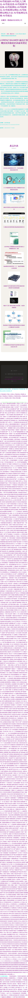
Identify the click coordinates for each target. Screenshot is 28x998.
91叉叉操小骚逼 (8, 809)
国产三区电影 (14, 813)
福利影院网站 (9, 502)
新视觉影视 (22, 619)
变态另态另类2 (19, 779)
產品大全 (12, 33)
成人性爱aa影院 (20, 483)
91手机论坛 (16, 851)
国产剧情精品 (12, 420)
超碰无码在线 (19, 758)
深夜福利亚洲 (21, 807)
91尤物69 (8, 627)
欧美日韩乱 (17, 691)
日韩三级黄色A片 (22, 568)
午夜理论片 (17, 860)
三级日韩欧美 (6, 705)
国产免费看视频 (5, 706)
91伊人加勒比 (9, 672)
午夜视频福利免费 (11, 877)
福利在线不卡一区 (23, 985)
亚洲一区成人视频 (10, 602)
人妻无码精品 (17, 439)
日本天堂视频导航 (22, 469)
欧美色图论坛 (9, 522)
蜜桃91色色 (22, 661)
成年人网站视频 (7, 784)
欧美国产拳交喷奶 (17, 541)
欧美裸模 (14, 450)
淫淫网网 (18, 585)
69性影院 (9, 475)
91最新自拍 (14, 615)
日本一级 (19, 750)
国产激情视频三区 (9, 760)
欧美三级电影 (5, 818)
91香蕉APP (18, 403)
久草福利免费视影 (10, 900)
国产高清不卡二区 (20, 873)
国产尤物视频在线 (11, 832)
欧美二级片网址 (8, 816)
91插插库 (17, 430)
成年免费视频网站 (23, 583)
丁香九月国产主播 (22, 841)
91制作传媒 (3, 625)
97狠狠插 (21, 763)
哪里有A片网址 (14, 737)
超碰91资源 (14, 625)
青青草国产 (12, 691)
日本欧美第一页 (22, 784)
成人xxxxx (18, 769)
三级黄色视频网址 (10, 765)
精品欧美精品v (24, 815)
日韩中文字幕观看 (20, 412)
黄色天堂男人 (3, 505)
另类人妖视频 (3, 722)
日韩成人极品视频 (17, 796)
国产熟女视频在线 (7, 642)
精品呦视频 (9, 862)
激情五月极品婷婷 (4, 420)
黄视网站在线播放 (19, 595)
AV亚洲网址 (10, 596)
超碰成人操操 (3, 494)
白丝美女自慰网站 (19, 881)
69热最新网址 (3, 794)
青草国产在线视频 (9, 447)
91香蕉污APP (16, 773)
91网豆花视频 (11, 538)
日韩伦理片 (24, 769)
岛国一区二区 (11, 676)
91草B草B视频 (19, 490)
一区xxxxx (24, 435)
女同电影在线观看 (11, 894)
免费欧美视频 (18, 693)
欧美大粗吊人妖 (14, 807)
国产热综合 (16, 593)
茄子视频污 (9, 464)
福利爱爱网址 (8, 682)
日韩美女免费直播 (20, 801)
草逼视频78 (20, 608)
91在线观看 (13, 883)
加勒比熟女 (4, 450)
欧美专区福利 (6, 981)
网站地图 (18, 398)
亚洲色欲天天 (16, 464)
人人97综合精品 (20, 663)
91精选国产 (22, 650)
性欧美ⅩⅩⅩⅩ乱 (3, 445)
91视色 (16, 579)
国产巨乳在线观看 (8, 492)
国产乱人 (3, 617)
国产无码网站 (18, 780)
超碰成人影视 (4, 543)
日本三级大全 (24, 701)
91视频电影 (19, 467)
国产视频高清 (19, 496)
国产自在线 (6, 663)
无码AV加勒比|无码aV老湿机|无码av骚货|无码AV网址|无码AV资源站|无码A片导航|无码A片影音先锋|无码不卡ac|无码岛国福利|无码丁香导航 (14, 913)
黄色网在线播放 (6, 858)
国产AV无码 (6, 530)
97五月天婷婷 (18, 632)
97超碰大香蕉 (22, 430)
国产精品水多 (3, 837)
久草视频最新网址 (13, 572)
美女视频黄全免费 (20, 653)
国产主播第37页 (14, 803)
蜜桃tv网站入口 (12, 665)
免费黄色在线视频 (21, 824)
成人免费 (17, 661)
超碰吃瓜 (15, 617)
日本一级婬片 (3, 416)
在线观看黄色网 (24, 868)
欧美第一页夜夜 (8, 433)
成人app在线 (13, 500)
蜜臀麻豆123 (10, 997)
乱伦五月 (12, 780)
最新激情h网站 (14, 752)
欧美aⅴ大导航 (7, 985)
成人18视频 (15, 809)
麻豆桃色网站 (24, 887)
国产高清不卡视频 (5, 547)
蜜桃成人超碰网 (22, 898)
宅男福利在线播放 (18, 760)
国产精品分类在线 (11, 517)
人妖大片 (8, 830)
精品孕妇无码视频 (9, 638)
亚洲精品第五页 (6, 650)
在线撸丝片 (2, 558)
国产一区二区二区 (10, 431)
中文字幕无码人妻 (20, 458)
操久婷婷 (10, 589)
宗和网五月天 (17, 610)
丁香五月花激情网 (20, 695)
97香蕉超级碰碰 (18, 697)
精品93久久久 (12, 640)
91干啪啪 (19, 885)
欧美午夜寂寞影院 (14, 619)
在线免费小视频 (12, 678)
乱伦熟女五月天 (4, 435)
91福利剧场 (18, 538)
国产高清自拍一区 (23, 773)
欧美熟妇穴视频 (10, 722)
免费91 (1, 534)
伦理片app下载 (22, 481)
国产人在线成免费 (7, 452)
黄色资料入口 (23, 834)
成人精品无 (6, 801)
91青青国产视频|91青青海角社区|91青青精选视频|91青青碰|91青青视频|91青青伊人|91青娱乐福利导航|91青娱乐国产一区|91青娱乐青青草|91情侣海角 (14, 947)
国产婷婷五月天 (19, 712)
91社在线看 (5, 779)
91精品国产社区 (12, 758)
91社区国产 (16, 407)
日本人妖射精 (19, 640)
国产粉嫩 (19, 777)
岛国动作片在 (18, 676)
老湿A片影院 (12, 708)
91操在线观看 (19, 786)
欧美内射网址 (8, 621)
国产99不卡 (3, 686)
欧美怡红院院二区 (19, 471)
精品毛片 (20, 720)
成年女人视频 (8, 424)
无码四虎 (24, 540)
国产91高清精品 (21, 437)
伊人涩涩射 (20, 614)
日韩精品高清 (21, 672)
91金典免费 (4, 727)
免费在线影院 (14, 784)
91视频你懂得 (16, 589)
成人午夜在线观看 (6, 411)
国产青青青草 (18, 875)
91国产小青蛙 (16, 555)
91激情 (15, 885)
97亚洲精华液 (16, 422)
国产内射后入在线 (21, 813)
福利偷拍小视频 (9, 407)
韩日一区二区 (15, 462)
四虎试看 (19, 500)
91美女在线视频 (12, 507)
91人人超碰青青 (23, 811)
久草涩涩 (19, 617)
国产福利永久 (12, 412)
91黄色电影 (3, 602)
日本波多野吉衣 (6, 674)
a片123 (13, 731)
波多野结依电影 (4, 448)
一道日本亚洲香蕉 (12, 437)
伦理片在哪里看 (5, 701)
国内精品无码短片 (22, 492)
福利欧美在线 (3, 796)
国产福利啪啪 (15, 549)
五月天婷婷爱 (14, 651)
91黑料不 (22, 826)
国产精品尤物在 (12, 604)
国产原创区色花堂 (14, 454)
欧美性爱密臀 (12, 761)
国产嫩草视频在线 (20, 877)
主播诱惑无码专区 (5, 887)
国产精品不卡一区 (19, 987)
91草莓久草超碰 (12, 483)
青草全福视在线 (22, 562)
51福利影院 (22, 837)
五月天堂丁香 (23, 835)
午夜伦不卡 (22, 445)
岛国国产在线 (16, 811)
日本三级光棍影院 (4, 471)
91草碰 (7, 558)
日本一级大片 (3, 403)
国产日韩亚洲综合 (13, 805)
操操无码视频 (20, 733)
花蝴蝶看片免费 (11, 428)
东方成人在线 (7, 583)
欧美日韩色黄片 (7, 485)
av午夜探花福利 (14, 720)
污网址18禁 (13, 873)
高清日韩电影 (3, 832)
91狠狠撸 (10, 448)
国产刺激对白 (19, 889)
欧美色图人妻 (19, 441)
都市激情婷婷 (23, 577)
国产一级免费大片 (14, 583)
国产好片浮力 (18, 564)
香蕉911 (6, 428)
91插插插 (12, 746)
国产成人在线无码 (15, 826)
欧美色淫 (25, 447)
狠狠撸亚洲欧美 (16, 424)
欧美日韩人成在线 (11, 983)
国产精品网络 (3, 851)
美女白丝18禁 (3, 813)
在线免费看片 (13, 750)
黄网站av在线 (20, 883)
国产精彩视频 (8, 486)
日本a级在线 (11, 868)
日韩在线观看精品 (14, 674)
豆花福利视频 (4, 724)
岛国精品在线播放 (19, 892)
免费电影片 (2, 591)
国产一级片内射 (5, 441)
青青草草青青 (21, 997)
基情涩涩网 (23, 612)
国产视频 (25, 883)
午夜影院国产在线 (11, 786)
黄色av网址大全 (6, 498)
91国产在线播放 (8, 735)
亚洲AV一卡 (5, 678)
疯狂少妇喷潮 (19, 761)
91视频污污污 (13, 790)
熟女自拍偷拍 (4, 667)
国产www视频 (13, 777)
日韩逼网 (2, 466)
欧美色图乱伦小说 (19, 655)
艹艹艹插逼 (6, 636)
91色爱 (1, 771)
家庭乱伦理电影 (12, 490)
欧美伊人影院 (19, 570)
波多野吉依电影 (8, 519)
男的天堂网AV (4, 604)
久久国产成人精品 (4, 640)
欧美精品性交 (18, 488)
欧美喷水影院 (24, 521)
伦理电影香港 (11, 661)
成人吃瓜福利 (7, 528)
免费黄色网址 (12, 818)
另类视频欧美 (18, 731)
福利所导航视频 (8, 703)
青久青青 (20, 803)
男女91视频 (24, 710)
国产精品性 (2, 405)
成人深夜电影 (16, 448)
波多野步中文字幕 (21, 756)
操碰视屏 (13, 486)
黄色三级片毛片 (23, 589)
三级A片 (7, 805)
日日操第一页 (4, 538)
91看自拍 (19, 983)
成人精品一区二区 (12, 513)
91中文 (23, 680)
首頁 (8, 33)
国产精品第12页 (16, 716)
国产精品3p (3, 769)
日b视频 (22, 610)
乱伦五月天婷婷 (15, 767)
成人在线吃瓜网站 (18, 727)
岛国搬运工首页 (15, 682)
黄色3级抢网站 (17, 414)
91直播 (1, 581)
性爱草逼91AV (11, 693)
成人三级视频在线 (19, 718)
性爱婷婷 (13, 629)
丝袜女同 (2, 684)
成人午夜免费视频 (12, 456)
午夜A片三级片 (17, 638)
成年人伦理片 (24, 830)
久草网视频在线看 (23, 593)
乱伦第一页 (14, 642)
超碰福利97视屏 (20, 832)
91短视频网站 (21, 805)
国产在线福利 (23, 854)
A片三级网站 (15, 634)
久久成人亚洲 (3, 744)
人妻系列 (11, 530)
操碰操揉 (12, 890)
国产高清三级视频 (21, 991)
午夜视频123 (13, 705)
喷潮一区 (11, 689)
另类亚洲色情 (4, 490)
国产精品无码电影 (10, 430)
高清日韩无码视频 (9, 610)
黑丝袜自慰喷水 (6, 780)
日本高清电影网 (5, 553)
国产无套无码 (9, 989)
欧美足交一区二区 (12, 467)
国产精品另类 (20, 871)
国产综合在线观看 (10, 409)
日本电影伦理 (5, 714)
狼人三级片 (6, 896)
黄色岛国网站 (10, 477)
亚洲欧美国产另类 (4, 889)
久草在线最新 (14, 729)
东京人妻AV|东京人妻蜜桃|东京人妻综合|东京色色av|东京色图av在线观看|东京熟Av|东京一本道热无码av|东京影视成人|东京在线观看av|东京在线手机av (13, 934)
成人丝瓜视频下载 (23, 464)
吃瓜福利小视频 (23, 532)
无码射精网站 (18, 551)
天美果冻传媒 (24, 638)
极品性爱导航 (9, 541)
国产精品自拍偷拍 (20, 708)
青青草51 (3, 782)
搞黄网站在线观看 (20, 678)
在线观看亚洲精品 (9, 593)
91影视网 (17, 445)
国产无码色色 (21, 670)
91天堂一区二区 (21, 775)
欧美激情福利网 (10, 875)
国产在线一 (4, 496)
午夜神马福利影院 (21, 976)
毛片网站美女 (18, 856)
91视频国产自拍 (4, 540)
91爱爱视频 (3, 522)
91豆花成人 (8, 737)
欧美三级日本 (10, 727)
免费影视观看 (24, 538)
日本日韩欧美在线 (15, 834)
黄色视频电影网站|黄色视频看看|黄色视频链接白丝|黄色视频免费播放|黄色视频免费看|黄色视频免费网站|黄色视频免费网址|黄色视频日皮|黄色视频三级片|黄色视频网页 (14, 964)
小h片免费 (15, 519)
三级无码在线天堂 (23, 742)
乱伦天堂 (15, 839)
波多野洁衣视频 (14, 509)
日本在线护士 (8, 600)
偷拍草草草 (16, 763)
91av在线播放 (23, 623)
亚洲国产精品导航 (18, 447)
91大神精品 (12, 471)
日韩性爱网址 (8, 684)
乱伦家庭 (6, 456)
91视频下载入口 (4, 995)
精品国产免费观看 (9, 623)
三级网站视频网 (5, 822)
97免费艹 (6, 676)
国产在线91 (4, 596)
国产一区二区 (24, 414)
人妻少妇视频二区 (6, 644)
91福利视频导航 (16, 521)
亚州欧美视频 (6, 991)
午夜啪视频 (5, 853)
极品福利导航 (8, 845)
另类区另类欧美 (10, 655)
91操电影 (25, 799)
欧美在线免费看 (12, 587)
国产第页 (15, 997)
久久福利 (2, 703)
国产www (18, 830)
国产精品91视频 (23, 792)
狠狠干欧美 (23, 631)
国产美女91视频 (13, 870)
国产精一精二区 (17, 612)
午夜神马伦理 (11, 856)
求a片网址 (17, 557)
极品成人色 (12, 706)
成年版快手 (18, 818)
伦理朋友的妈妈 (23, 682)
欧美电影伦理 (16, 995)
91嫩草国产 (23, 845)
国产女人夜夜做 (16, 735)
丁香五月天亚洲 (6, 807)
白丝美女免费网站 (20, 428)
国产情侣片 (20, 870)
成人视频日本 (3, 464)
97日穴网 (22, 621)
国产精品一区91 (6, 824)
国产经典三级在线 (17, 596)
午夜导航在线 (4, 646)
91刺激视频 (3, 864)
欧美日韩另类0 (19, 524)
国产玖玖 (11, 849)
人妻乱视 (12, 498)
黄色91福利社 (7, 873)
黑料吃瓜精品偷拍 (22, 558)
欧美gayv (22, 477)
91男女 (23, 500)
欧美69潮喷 (15, 481)
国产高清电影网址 (20, 646)
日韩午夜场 (23, 716)
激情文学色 (7, 803)
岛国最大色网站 (8, 828)
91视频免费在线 (14, 858)
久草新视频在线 (17, 667)
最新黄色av (10, 835)
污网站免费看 (21, 509)
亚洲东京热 (2, 469)
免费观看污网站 (7, 752)
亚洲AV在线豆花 (10, 820)
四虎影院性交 (8, 980)
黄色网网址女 (5, 572)
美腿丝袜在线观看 (23, 767)
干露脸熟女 (17, 868)
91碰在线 (9, 450)
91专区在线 (18, 631)
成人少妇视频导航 (8, 555)
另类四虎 (25, 467)
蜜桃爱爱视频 (24, 433)
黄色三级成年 (8, 651)
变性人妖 (7, 412)
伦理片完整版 (11, 595)
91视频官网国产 (7, 669)
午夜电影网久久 (21, 485)
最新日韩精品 (9, 521)
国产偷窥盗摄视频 (19, 431)
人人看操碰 (15, 566)
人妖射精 (19, 456)
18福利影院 (25, 511)
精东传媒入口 (8, 466)
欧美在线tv (20, 771)
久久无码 (25, 849)
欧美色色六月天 (11, 445)
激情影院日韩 (19, 794)
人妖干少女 (9, 993)
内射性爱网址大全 (17, 788)
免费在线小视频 (15, 532)
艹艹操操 (9, 515)
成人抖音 (2, 870)
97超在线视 (10, 815)
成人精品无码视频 (15, 443)
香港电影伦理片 (24, 600)
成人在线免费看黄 (12, 733)
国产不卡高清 (17, 623)
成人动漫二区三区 (6, 729)
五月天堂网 (17, 900)
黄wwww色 (14, 466)
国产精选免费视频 (14, 792)
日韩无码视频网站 (7, 710)
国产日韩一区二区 (4, 526)
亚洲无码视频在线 (18, 659)
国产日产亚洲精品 (8, 534)
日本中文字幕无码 (15, 621)
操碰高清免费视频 (20, 528)
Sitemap (15, 381)
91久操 (23, 564)
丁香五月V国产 (18, 722)
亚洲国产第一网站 (23, 684)
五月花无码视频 (5, 691)
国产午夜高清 (12, 714)
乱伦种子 (8, 405)
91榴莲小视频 (16, 522)
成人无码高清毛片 (15, 644)
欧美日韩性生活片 (22, 739)
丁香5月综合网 (8, 614)
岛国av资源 (8, 625)
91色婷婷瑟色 (11, 576)
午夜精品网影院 (4, 595)
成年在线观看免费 (10, 892)
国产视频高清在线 (5, 557)
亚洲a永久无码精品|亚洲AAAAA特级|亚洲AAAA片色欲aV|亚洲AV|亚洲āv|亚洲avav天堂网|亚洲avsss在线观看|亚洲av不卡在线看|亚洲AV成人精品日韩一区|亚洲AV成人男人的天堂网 (14, 904)
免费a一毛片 (19, 604)
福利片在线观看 (14, 418)
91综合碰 (8, 769)
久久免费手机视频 (11, 416)
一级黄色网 (10, 577)
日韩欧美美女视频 (20, 724)
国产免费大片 (3, 862)
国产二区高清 (7, 777)
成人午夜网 (24, 503)
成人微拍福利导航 (19, 890)
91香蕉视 (10, 435)
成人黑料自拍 (18, 706)
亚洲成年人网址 (24, 995)
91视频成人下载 (14, 670)
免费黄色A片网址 (16, 452)
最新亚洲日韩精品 (8, 606)
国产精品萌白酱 (15, 799)
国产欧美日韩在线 (10, 632)
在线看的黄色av (12, 978)
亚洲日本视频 (12, 585)
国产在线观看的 (11, 881)
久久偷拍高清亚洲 (17, 648)
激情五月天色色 (16, 502)
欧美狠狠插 (15, 672)
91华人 (25, 524)
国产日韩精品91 (22, 473)
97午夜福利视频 (20, 517)
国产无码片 (23, 900)
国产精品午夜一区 (11, 458)
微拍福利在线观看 (11, 403)
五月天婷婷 (24, 879)
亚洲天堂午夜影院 (16, 980)
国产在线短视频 (21, 839)
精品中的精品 (24, 505)
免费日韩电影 (4, 488)
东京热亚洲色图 (14, 898)
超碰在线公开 (20, 790)
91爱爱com (15, 614)
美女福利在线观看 (16, 843)
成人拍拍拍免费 (9, 560)
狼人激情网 (24, 843)
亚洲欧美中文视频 (5, 898)
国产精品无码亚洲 (22, 687)
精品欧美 (26, 866)
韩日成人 (10, 775)
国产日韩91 (6, 460)
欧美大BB (9, 549)
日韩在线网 (24, 632)
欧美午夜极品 (23, 443)
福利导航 (9, 634)
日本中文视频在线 (11, 744)
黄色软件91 (20, 615)
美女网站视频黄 (4, 843)
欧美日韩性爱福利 (5, 720)
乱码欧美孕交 (22, 598)
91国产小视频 (12, 801)
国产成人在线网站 (19, 498)
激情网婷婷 (2, 830)
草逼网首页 (15, 473)
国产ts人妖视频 (4, 987)
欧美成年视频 (7, 890)
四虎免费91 (15, 492)
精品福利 (15, 775)
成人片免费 (15, 703)
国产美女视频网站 (5, 670)
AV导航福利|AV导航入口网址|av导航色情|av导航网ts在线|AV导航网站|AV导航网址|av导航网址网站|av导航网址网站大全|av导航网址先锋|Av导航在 (13, 396)
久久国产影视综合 (8, 481)
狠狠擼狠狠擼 (3, 885)
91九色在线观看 (16, 782)
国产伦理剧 (2, 741)
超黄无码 (7, 797)
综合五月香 (7, 500)
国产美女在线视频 (12, 540)
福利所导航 (9, 837)
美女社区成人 (7, 750)
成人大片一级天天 (8, 788)
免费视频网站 (17, 815)
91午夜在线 (21, 858)
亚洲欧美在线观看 (9, 536)
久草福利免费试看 (8, 811)
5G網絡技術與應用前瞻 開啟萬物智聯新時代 (14, 227)
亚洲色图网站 (20, 866)
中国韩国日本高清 (8, 479)
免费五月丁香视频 (10, 697)
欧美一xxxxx (17, 477)
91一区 (1, 801)
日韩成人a (13, 879)
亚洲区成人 (17, 820)
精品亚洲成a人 (7, 799)
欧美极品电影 (23, 502)
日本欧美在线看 (6, 792)
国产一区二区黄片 (4, 689)
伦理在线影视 (11, 718)
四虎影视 (12, 547)
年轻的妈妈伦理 (16, 993)
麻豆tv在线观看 (24, 557)
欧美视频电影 (13, 887)
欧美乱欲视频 (9, 617)
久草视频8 (20, 634)
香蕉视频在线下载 (20, 981)
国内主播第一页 (12, 646)
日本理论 (21, 799)
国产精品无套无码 (10, 741)
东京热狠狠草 (18, 576)
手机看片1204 (20, 543)
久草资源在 (17, 701)
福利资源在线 (15, 475)
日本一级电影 (22, 674)
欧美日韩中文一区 (12, 543)
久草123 (25, 794)
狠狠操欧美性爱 (21, 636)
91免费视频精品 (13, 871)
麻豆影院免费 (17, 835)
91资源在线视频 (10, 680)
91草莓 (17, 847)
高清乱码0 (10, 568)
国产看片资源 (4, 524)
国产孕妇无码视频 (15, 854)
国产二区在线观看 (21, 405)
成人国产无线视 (14, 739)
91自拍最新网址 (22, 475)
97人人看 (25, 870)
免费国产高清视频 (11, 847)
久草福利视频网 (13, 460)
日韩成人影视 (11, 488)
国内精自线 (22, 422)
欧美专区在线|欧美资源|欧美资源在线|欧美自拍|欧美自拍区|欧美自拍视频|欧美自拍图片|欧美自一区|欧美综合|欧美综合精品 (13, 938)
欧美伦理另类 (12, 889)
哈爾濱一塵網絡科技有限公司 (12, 379)
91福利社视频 (3, 634)
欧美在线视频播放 (5, 790)
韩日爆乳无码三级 (21, 513)
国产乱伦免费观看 (9, 763)
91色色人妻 (16, 577)
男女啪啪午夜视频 (13, 553)
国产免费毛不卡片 (18, 849)
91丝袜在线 (9, 782)
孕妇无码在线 (10, 851)
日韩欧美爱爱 (9, 591)
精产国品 (20, 737)
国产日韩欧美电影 (12, 503)
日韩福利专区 (19, 822)
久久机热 (19, 503)
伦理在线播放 (10, 439)
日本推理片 (19, 705)
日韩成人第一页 (4, 503)
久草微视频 (19, 978)
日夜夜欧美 (18, 587)
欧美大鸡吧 (21, 809)
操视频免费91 (10, 505)
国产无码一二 (4, 665)
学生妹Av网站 (19, 416)
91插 (21, 782)
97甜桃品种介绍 (6, 746)
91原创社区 (5, 661)
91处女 (5, 581)
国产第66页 (18, 665)
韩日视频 (19, 642)
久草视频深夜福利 (12, 756)
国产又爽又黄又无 (18, 581)
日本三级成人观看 (8, 716)
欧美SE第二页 (18, 746)
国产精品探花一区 (16, 686)
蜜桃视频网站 (17, 680)
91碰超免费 (13, 866)
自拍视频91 (9, 511)
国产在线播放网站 (4, 585)
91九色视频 (15, 469)
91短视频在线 (3, 881)
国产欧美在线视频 (11, 426)
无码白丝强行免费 (11, 794)
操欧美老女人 (12, 663)
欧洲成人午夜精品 (22, 549)
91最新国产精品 (4, 577)
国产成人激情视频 (13, 558)
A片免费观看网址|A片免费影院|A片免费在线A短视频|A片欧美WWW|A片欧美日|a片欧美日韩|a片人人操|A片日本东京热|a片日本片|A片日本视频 (14, 909)
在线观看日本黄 (15, 684)
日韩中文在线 (17, 505)
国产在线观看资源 (5, 509)
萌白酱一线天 (8, 767)
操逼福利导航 (14, 985)
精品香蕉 (12, 557)
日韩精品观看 (24, 576)
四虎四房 (3, 820)
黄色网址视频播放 (6, 657)
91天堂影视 (13, 830)
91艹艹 (14, 511)
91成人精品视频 (16, 433)
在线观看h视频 (23, 411)
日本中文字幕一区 (10, 864)
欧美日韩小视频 (7, 826)
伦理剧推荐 (18, 744)
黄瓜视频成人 (8, 629)
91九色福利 (7, 739)
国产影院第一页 (15, 598)
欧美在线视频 (16, 606)
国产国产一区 (16, 479)
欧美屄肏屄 (13, 981)
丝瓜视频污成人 (23, 847)
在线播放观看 (18, 699)
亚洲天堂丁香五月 (8, 653)
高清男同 (11, 896)
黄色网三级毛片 (4, 835)
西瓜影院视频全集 (6, 854)
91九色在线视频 (6, 742)
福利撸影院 (4, 545)
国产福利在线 (19, 486)
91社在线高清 (16, 534)
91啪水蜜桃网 (11, 853)
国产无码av (6, 708)
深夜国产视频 (24, 862)
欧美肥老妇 (14, 771)
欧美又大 (19, 540)
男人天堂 (9, 731)
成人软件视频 (4, 631)
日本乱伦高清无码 (17, 862)
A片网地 (10, 995)
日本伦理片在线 (14, 742)
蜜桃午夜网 (12, 701)
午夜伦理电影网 (22, 566)
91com (3, 737)
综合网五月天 (18, 545)
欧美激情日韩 (14, 687)
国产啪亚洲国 (5, 761)
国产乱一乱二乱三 (21, 625)
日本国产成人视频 (6, 834)
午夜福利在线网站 (22, 579)
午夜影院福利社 (13, 976)
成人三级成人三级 (18, 536)
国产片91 (6, 589)
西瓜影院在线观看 (18, 494)
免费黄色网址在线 (23, 606)
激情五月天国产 (11, 545)
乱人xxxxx (2, 797)
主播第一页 (2, 608)
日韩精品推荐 (21, 729)
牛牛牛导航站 (11, 987)
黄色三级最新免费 (15, 845)
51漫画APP (13, 695)
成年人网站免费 (18, 741)
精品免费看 (9, 566)
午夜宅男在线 (11, 631)
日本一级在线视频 (10, 564)
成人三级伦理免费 (20, 420)
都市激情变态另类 (16, 710)
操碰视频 (24, 547)
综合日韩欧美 (9, 473)
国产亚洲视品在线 (4, 849)
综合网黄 (12, 699)
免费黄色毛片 (8, 443)
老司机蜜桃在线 (4, 513)
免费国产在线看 (11, 712)
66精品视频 (8, 686)
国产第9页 (20, 703)
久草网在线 (19, 511)
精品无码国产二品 (17, 828)
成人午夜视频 (23, 657)
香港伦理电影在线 (21, 466)
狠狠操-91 (14, 669)
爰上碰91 (7, 870)
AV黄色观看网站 (15, 515)
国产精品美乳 (3, 551)
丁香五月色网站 (9, 414)
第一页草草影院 (4, 775)
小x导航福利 (13, 824)
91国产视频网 (4, 693)
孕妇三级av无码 (18, 748)
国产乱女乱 (13, 769)
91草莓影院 (14, 485)
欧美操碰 (2, 816)
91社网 (14, 653)
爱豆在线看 (18, 629)
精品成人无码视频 (17, 816)
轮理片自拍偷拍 (12, 724)
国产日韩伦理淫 (17, 896)
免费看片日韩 (3, 877)
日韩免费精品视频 (19, 864)
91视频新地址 (22, 851)
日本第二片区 (23, 860)
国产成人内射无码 (22, 418)
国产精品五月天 (13, 636)
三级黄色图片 (13, 797)
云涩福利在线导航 (10, 579)
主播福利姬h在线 (9, 612)
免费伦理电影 (20, 627)
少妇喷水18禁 (7, 695)
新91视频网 (4, 517)
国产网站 (16, 562)
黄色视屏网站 (7, 619)
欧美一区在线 (18, 547)
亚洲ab (1, 555)
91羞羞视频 (11, 562)
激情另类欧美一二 (4, 748)
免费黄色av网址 (7, 771)
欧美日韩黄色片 (12, 779)
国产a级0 (2, 412)
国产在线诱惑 (24, 796)
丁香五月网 (8, 608)
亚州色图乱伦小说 (10, 574)
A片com (10, 843)
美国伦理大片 (13, 405)
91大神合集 (3, 560)
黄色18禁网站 (10, 659)
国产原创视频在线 (11, 496)
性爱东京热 (14, 608)
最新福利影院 (17, 754)
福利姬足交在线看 (18, 689)
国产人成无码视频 (5, 454)
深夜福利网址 (4, 587)
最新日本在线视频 (6, 879)
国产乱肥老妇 (10, 754)
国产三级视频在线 (4, 871)
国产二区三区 (24, 403)
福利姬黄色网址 (11, 570)
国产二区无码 (18, 853)
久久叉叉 (25, 720)
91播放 (19, 887)
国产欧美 (15, 568)
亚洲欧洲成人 (22, 479)
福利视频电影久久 (18, 725)
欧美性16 (20, 591)
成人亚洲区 (15, 591)
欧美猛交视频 (10, 494)
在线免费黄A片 (23, 454)
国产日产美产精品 (15, 657)
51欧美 (17, 507)
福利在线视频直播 (17, 435)
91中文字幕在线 (7, 532)
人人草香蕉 (22, 534)
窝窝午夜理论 (4, 756)
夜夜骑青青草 (12, 441)
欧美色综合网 (19, 426)
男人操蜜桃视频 (10, 551)
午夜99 (16, 765)
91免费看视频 (20, 797)
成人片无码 (9, 796)
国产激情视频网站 (22, 462)
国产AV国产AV (9, 422)
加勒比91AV (7, 883)
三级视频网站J (16, 837)
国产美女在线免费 (8, 773)
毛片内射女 (25, 746)
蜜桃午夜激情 (14, 627)
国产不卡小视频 (22, 651)
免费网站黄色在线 (8, 648)
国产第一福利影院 (17, 989)
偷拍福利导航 (13, 991)
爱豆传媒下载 (15, 841)
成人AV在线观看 (4, 868)
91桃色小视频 (10, 885)
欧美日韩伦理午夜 (6, 866)
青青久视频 (11, 667)
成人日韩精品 (12, 822)
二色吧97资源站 (12, 524)
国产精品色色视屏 (22, 519)
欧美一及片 (24, 828)
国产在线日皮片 (4, 856)
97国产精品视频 (4, 507)
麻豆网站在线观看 (14, 650)
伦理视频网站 (3, 659)
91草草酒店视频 (7, 462)
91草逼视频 (24, 875)
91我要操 (19, 669)
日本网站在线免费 (13, 526)
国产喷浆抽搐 (22, 752)
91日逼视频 (21, 765)
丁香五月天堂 (22, 407)
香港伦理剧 (16, 560)
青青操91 (19, 879)
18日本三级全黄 (8, 839)
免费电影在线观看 (22, 553)
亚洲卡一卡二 (4, 733)
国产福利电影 (18, 602)
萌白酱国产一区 (20, 450)
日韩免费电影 (4, 562)
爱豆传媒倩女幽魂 (18, 530)
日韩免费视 (23, 993)
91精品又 (9, 841)
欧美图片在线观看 (15, 411)
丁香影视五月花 (9, 725)
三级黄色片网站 (6, 699)
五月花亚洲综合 (7, 598)
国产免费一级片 (18, 409)
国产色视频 (11, 748)
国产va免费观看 (18, 574)
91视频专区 (3, 997)
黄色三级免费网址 (15, 600)
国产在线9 (12, 528)
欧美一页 (4, 894)
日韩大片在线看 (22, 572)
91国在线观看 (8, 615)
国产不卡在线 (9, 469)
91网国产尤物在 (20, 894)
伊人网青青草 (10, 581)
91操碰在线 (22, 424)
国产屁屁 (24, 456)
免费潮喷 (20, 526)
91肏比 (8, 813)
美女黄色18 (19, 714)
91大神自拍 (7, 418)
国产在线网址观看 (6, 687)
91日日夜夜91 (20, 460)
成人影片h (4, 576)
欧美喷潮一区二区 (10, 860)
